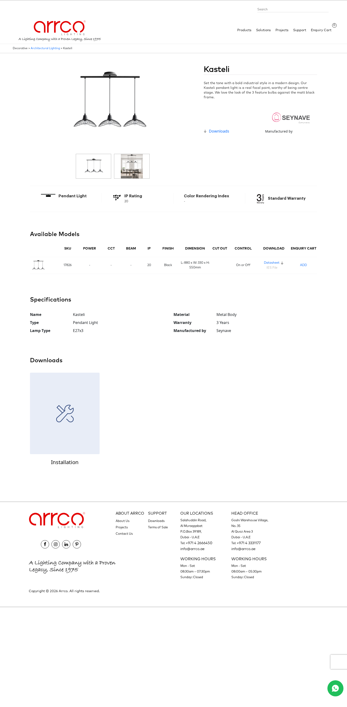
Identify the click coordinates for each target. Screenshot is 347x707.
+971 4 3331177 (249, 543)
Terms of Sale (158, 527)
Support (299, 30)
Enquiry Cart (321, 30)
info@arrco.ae (192, 549)
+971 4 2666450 (199, 543)
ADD (303, 265)
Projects (281, 30)
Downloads (219, 131)
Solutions (263, 30)
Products (244, 30)
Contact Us (124, 533)
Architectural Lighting (45, 48)
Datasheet (271, 262)
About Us (122, 521)
